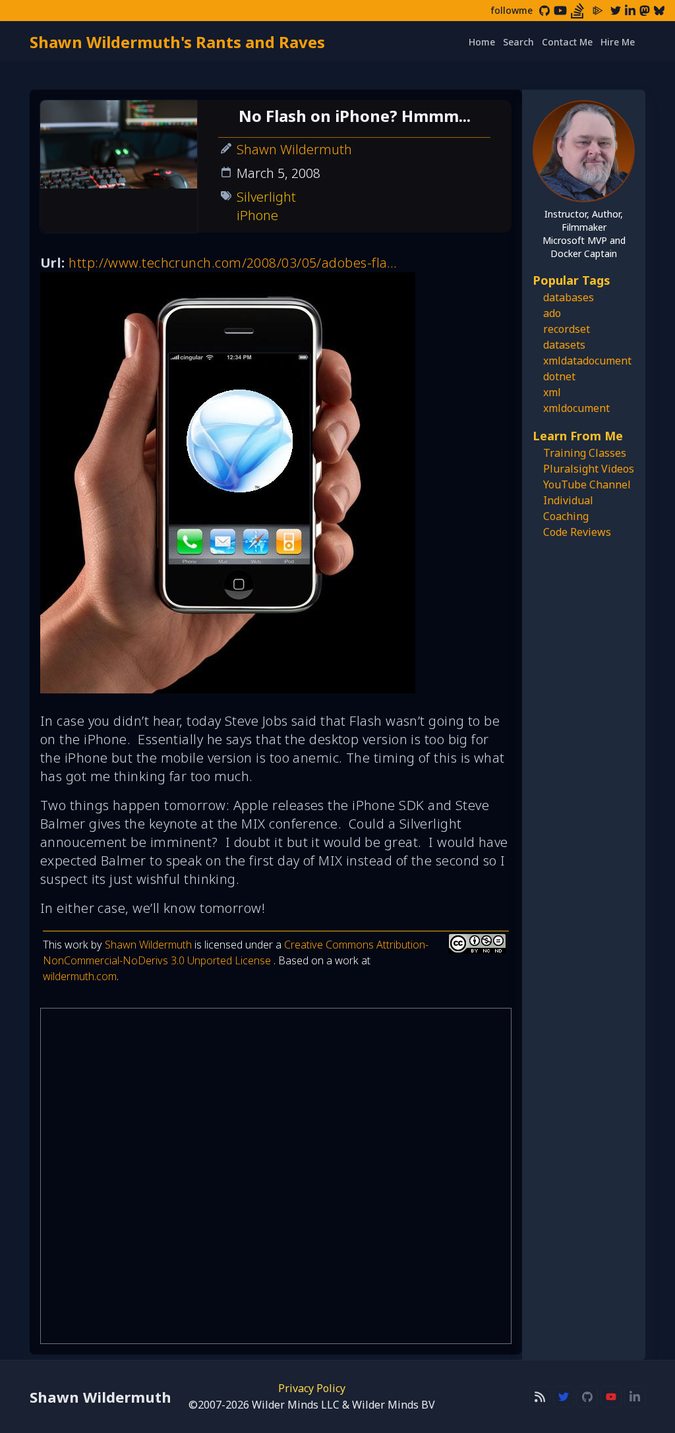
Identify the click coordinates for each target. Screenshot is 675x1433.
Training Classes (584, 453)
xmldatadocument (587, 360)
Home (482, 42)
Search (518, 42)
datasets (564, 344)
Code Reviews (577, 532)
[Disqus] (276, 1176)
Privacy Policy (311, 1388)
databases (568, 297)
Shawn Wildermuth (294, 149)
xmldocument (576, 408)
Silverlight (266, 197)
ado (552, 313)
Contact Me (567, 42)
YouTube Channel (587, 484)
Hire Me (618, 42)
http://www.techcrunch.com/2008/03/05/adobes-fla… (233, 263)
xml (552, 392)
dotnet (559, 376)
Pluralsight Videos (588, 468)
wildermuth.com (80, 976)
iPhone (257, 215)
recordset (566, 329)
